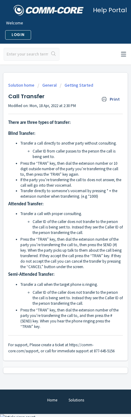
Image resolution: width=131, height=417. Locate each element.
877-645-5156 (104, 351)
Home (52, 400)
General (49, 85)
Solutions (76, 400)
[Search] (53, 54)
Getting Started (79, 85)
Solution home (21, 85)
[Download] (54, 206)
